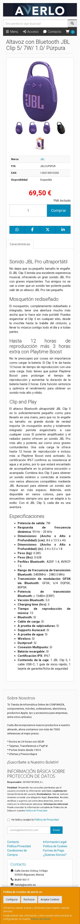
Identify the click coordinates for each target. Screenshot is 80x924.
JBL (42, 159)
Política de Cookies (40, 919)
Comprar (58, 210)
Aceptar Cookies (50, 899)
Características (20, 244)
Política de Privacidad (36, 810)
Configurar (12, 899)
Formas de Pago (53, 850)
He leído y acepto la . (35, 819)
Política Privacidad (19, 846)
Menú (13, 32)
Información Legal (54, 842)
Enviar (56, 830)
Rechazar (29, 899)
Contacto (54, 32)
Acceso (32, 32)
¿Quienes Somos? (54, 854)
